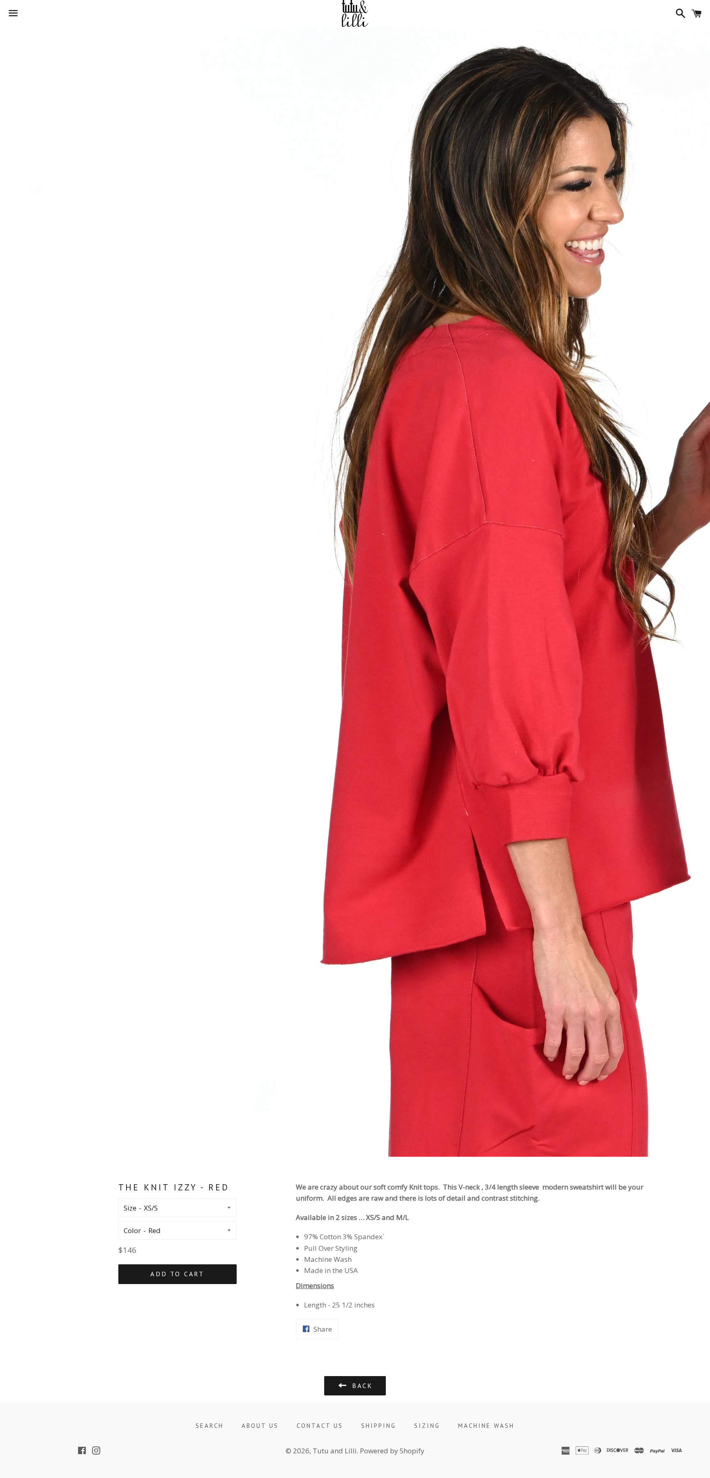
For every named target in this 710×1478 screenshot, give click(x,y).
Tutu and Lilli (335, 1450)
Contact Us (320, 1426)
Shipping (378, 1426)
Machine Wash (486, 1426)
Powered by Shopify (392, 1450)
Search (210, 1426)
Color (132, 1230)
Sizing (427, 1426)
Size (130, 1208)
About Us (260, 1426)
